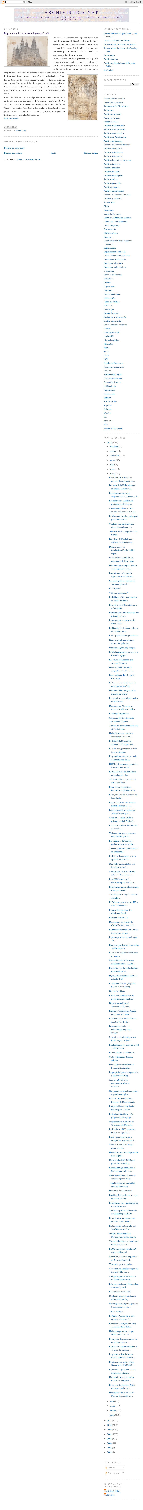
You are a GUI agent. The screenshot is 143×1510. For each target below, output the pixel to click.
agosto (113, 460)
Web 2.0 (107, 412)
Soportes (107, 405)
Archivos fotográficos (113, 156)
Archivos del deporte (113, 148)
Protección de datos (112, 382)
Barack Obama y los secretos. (122, 1052)
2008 (109, 1434)
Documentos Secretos (113, 263)
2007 (109, 1438)
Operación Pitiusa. (117, 991)
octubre (113, 450)
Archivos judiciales (112, 163)
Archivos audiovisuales (114, 133)
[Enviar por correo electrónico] (5, 127)
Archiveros (108, 110)
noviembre (115, 446)
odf (105, 416)
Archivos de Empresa (113, 140)
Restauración (109, 393)
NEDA (107, 351)
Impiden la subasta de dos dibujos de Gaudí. (26, 33)
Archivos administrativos (114, 129)
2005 (109, 1447)
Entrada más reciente (13, 152)
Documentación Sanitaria (115, 259)
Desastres (108, 236)
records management (113, 428)
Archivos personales (112, 183)
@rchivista (108, 70)
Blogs (106, 206)
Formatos (108, 305)
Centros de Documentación (115, 221)
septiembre (115, 455)
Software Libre (110, 401)
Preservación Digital (112, 374)
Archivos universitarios (114, 190)
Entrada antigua (91, 152)
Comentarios (113, 1473)
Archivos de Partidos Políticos (117, 144)
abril (112, 1401)
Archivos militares (112, 171)
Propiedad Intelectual (113, 378)
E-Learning (109, 270)
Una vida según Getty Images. (122, 647)
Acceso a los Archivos (113, 102)
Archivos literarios (112, 167)
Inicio (53, 152)
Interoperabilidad (111, 332)
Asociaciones (109, 202)
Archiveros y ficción (112, 113)
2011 (109, 1420)
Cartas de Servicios (112, 213)
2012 (109, 442)
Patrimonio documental (114, 366)
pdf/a (106, 424)
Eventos (107, 282)
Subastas (21, 131)
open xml (108, 420)
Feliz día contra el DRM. (120, 1291)
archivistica (109, 1494)
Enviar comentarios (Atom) (28, 159)
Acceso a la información (114, 98)
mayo (112, 473)
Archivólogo (109, 55)
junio (112, 468)
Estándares (108, 278)
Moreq (107, 347)
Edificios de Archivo (113, 274)
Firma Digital (109, 297)
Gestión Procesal (111, 312)
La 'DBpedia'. (115, 588)
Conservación (110, 229)
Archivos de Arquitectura (115, 136)
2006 (109, 1443)
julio (112, 464)
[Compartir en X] (10, 127)
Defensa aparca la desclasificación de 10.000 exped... (121, 550)
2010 (109, 1424)
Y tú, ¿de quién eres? (118, 592)
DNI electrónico (111, 232)
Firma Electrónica (111, 301)
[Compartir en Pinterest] (16, 127)
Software (108, 397)
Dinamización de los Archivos (117, 255)
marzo (113, 1405)
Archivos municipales (113, 175)
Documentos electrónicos (115, 266)
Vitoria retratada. (116, 1311)
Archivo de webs (111, 121)
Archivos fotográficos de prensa (117, 159)
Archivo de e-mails (112, 117)
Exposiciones (109, 286)
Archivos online (111, 179)
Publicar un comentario (14, 147)
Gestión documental (112, 320)
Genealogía (109, 309)
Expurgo (107, 289)
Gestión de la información (115, 316)
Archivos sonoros (111, 186)
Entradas (111, 1467)
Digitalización (110, 247)
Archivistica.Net (111, 58)
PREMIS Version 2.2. (118, 917)
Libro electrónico (111, 339)
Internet (107, 328)
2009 (109, 1429)
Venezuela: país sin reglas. (120, 1264)
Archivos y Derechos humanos (117, 194)
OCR (106, 359)
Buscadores (109, 209)
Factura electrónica (112, 293)
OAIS (106, 355)
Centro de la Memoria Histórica (117, 217)
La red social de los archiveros (117, 40)
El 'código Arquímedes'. (119, 713)
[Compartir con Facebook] (13, 127)
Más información (11, 118)
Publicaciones (110, 385)
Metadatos (108, 343)
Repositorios (109, 389)
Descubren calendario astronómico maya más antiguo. (120, 1029)
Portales (107, 370)
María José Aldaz (112, 1490)
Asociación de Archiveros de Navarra (120, 44)
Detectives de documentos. (121, 1190)
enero (112, 1414)
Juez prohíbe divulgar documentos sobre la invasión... (119, 1083)
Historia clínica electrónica (115, 324)
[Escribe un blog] (8, 127)
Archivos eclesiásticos (113, 152)
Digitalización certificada (115, 251)
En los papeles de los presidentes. (124, 635)
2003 (109, 1452)
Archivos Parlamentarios (114, 125)
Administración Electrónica (116, 106)
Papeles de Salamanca (113, 362)
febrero (113, 1410)
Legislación (109, 335)
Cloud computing (111, 225)
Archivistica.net (71, 12)
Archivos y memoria (112, 198)
